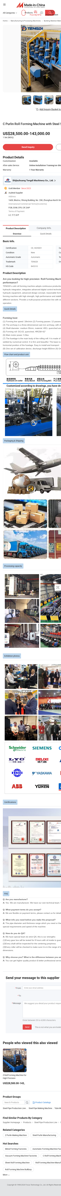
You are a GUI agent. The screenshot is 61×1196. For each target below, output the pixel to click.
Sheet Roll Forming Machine (17, 1162)
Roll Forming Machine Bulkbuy (18, 1169)
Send (27, 1027)
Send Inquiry (28, 147)
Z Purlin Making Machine (16, 1135)
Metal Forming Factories (16, 1148)
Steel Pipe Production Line (14, 1108)
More (5, 1174)
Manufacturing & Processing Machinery (26, 21)
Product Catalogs (43, 1102)
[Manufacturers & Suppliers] (30, 5)
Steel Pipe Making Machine (40, 1108)
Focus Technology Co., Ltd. (36, 1185)
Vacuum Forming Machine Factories (21, 1155)
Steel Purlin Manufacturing (44, 1135)
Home (5, 21)
